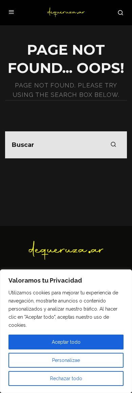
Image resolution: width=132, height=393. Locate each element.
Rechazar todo (66, 378)
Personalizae (66, 360)
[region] (66, 331)
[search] (113, 144)
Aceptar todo (66, 342)
